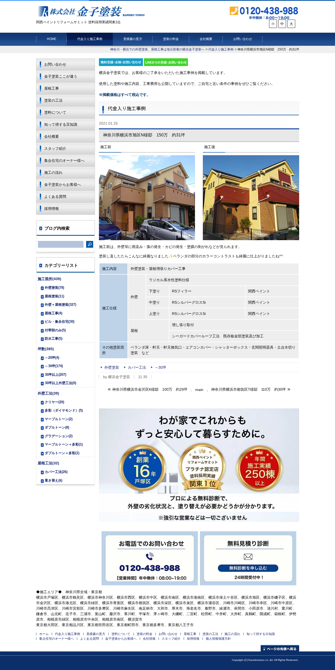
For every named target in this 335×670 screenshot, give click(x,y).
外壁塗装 (111, 367)
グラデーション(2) (58, 436)
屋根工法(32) (48, 463)
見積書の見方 (132, 39)
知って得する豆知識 (60, 124)
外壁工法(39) (48, 393)
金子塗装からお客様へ (62, 184)
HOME (51, 39)
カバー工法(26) (56, 472)
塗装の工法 (53, 100)
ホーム (44, 634)
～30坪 (160, 367)
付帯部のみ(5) (55, 330)
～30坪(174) (54, 366)
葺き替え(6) (53, 480)
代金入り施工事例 (89, 39)
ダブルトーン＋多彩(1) (62, 453)
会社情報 (149, 638)
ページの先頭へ (280, 648)
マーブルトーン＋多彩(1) (64, 444)
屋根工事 (51, 88)
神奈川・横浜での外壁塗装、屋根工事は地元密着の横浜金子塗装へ (157, 49)
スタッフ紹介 (55, 148)
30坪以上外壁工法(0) (60, 383)
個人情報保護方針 (218, 638)
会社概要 (206, 39)
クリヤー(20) (54, 402)
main (199, 390)
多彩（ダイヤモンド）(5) (64, 410)
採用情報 (51, 208)
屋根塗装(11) (54, 296)
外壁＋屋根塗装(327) (60, 305)
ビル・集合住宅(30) (59, 322)
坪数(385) (46, 349)
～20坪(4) (52, 358)
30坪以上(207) (55, 375)
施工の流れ (53, 172)
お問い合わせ (242, 39)
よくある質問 (55, 196)
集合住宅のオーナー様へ (64, 160)
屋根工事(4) (53, 313)
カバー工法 (137, 367)
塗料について (55, 112)
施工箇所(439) (49, 279)
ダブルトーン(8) (57, 427)
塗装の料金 (171, 39)
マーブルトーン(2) (58, 419)
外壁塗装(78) (54, 288)
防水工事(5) (53, 338)
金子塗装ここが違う (60, 76)
